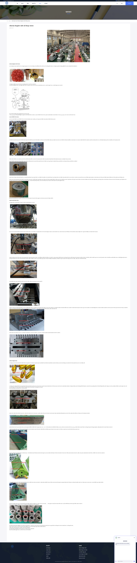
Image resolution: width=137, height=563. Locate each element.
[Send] (134, 561)
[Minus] (134, 537)
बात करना (129, 3)
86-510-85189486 (131, 0)
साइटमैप (47, 556)
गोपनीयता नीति (48, 558)
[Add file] (116, 561)
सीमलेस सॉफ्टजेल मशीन (82, 556)
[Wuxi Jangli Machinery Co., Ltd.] (6, 3)
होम (17, 3)
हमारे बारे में (33, 3)
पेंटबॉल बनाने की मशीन (82, 558)
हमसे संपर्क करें (48, 554)
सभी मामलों (45, 3)
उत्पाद (22, 3)
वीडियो (28, 3)
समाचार (40, 3)
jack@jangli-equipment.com (121, 0)
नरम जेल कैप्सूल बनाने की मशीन (83, 554)
